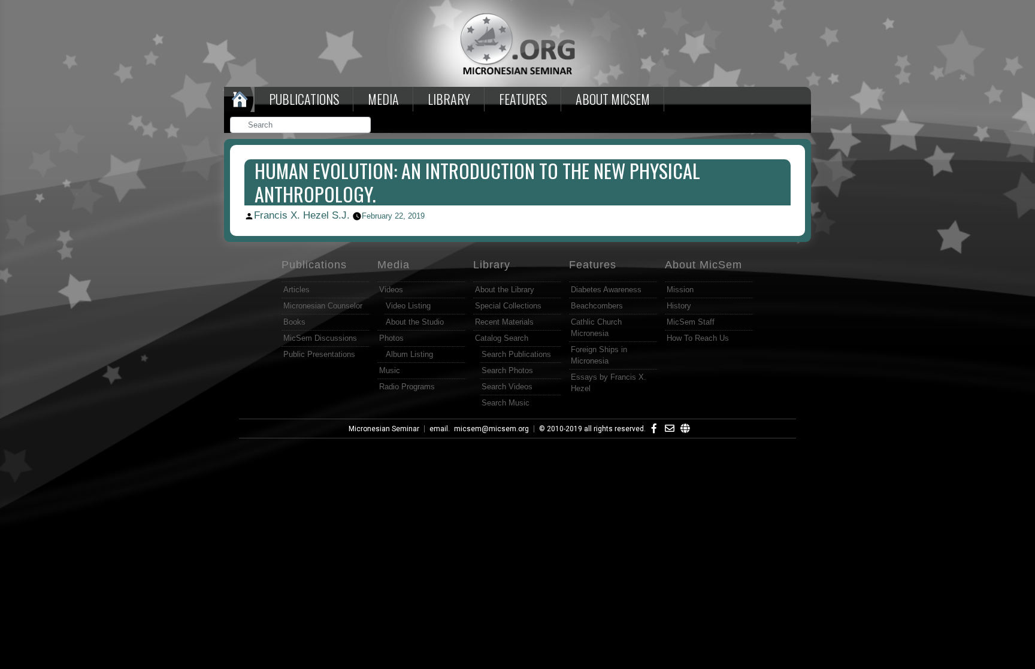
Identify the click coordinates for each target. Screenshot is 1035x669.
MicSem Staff (691, 321)
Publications (304, 98)
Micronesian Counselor (322, 305)
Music (389, 370)
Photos (391, 338)
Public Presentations (319, 354)
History (679, 305)
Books (294, 321)
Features (523, 98)
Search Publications (516, 354)
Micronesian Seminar (384, 428)
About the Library (504, 289)
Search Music (505, 402)
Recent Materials (504, 321)
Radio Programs (407, 386)
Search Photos (507, 370)
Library (449, 98)
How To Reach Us (698, 338)
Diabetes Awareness (606, 289)
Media (383, 98)
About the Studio (415, 321)
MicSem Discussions (320, 338)
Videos (391, 289)
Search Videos (507, 386)
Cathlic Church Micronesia (596, 327)
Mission (680, 289)
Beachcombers (597, 305)
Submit (362, 126)
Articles (296, 289)
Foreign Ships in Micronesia (599, 355)
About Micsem (613, 98)
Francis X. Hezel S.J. (302, 215)
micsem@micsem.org (491, 428)
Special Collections (508, 305)
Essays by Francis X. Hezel (608, 383)
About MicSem (703, 265)
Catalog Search (501, 338)
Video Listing (408, 305)
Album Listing (409, 354)
